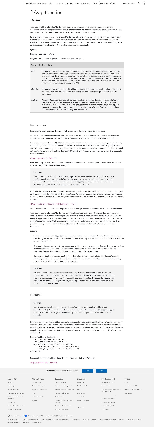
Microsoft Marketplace (107, 398)
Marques (121, 419)
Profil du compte (36, 382)
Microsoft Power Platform (108, 402)
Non (101, 370)
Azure (78, 389)
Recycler (34, 400)
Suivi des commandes (38, 397)
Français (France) (15, 416)
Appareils (69, 3)
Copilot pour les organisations (16, 393)
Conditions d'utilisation (89, 419)
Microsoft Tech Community (108, 395)
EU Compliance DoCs (13, 423)
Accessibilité (25, 423)
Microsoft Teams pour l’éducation (64, 389)
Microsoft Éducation (60, 382)
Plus (94, 3)
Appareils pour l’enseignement (63, 386)
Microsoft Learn (105, 386)
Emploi (126, 382)
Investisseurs (128, 393)
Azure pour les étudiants (62, 409)
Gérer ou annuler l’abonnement (30, 419)
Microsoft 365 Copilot (83, 400)
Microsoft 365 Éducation (62, 393)
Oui (87, 370)
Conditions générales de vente (107, 419)
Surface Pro (11, 382)
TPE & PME (80, 407)
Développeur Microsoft (107, 382)
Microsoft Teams (81, 404)
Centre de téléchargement (39, 386)
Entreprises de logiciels (107, 406)
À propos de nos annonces (134, 419)
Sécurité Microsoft (82, 386)
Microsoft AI (80, 382)
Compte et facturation (83, 3)
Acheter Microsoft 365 (107, 3)
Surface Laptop (12, 386)
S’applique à (36, 20)
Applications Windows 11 (14, 409)
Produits (58, 3)
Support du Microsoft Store (39, 389)
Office (51, 3)
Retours (34, 393)
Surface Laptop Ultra (13, 389)
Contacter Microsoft (13, 419)
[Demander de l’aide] (138, 2)
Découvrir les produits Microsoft (16, 406)
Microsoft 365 (42, 3)
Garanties (35, 404)
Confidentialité (76, 419)
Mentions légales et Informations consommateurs (55, 419)
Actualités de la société (131, 386)
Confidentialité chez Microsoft (133, 389)
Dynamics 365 (81, 393)
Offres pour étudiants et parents (64, 406)
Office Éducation (59, 397)
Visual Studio (105, 409)
